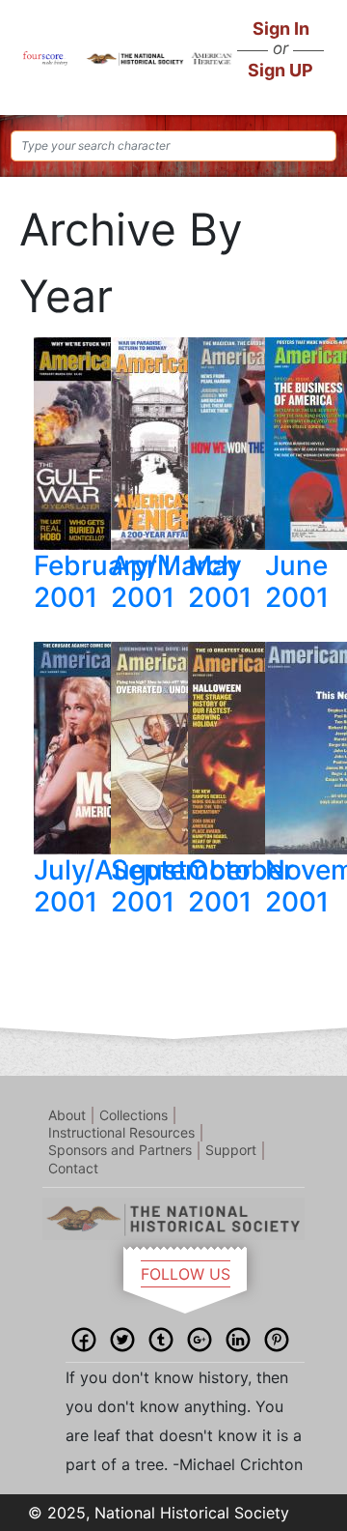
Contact (73, 1168)
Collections (133, 1115)
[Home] (45, 57)
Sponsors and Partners (120, 1149)
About (67, 1115)
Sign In (281, 28)
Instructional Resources (121, 1132)
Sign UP (280, 70)
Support (230, 1149)
